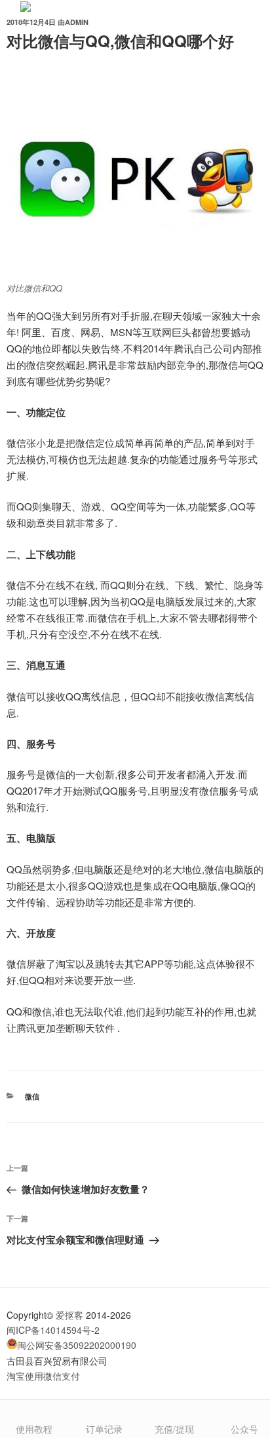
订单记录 (104, 1428)
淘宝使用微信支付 (43, 1375)
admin (76, 22)
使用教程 (34, 1428)
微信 (32, 1096)
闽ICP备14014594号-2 (53, 1329)
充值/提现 (174, 1428)
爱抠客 (69, 1314)
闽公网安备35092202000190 (76, 1345)
